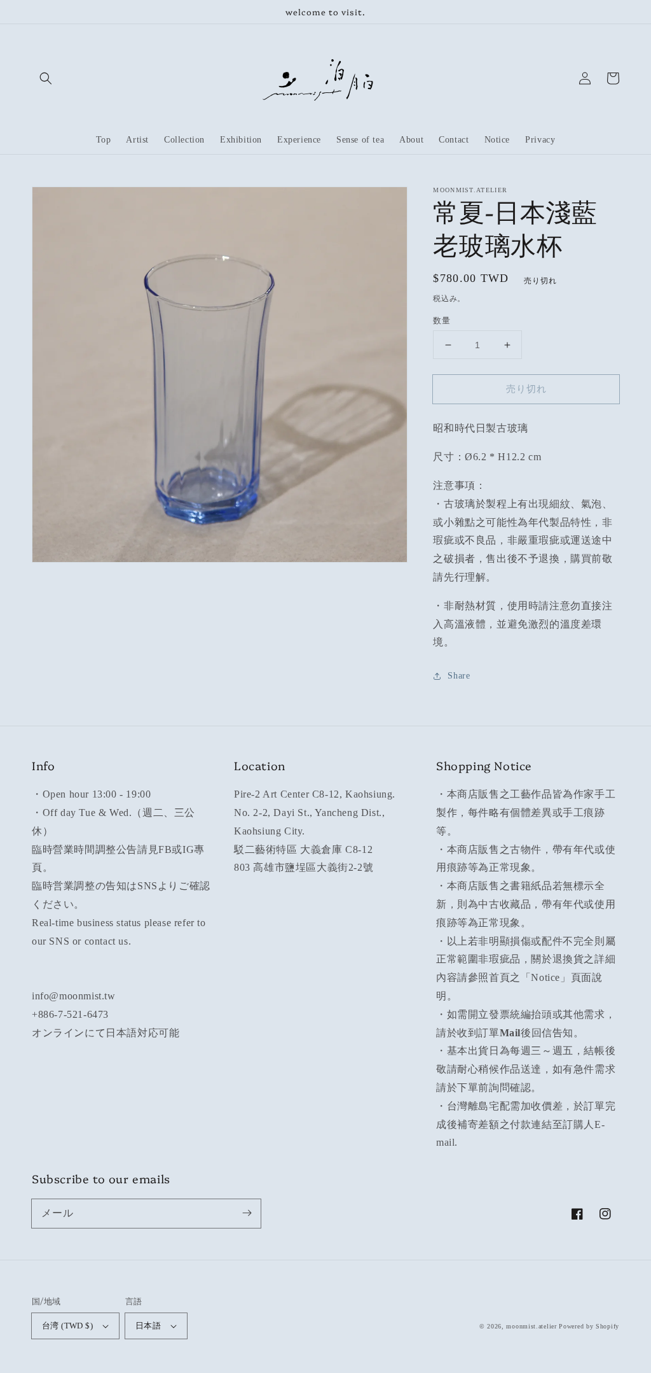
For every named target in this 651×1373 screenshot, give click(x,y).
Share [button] (459, 675)
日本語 (148, 1325)
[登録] (247, 1213)
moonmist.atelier (531, 1326)
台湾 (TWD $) (67, 1325)
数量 (441, 320)
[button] (46, 78)
